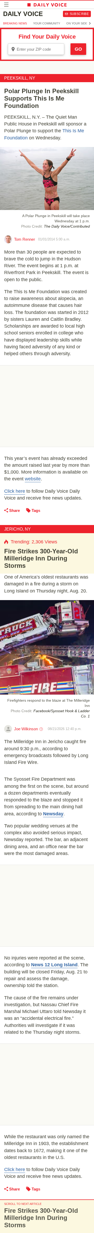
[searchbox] (40, 49)
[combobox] (36, 49)
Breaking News (15, 23)
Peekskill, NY (19, 78)
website (33, 478)
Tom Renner (24, 239)
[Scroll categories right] (90, 23)
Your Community (46, 23)
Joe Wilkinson (26, 729)
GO (78, 49)
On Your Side (76, 23)
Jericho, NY (17, 529)
